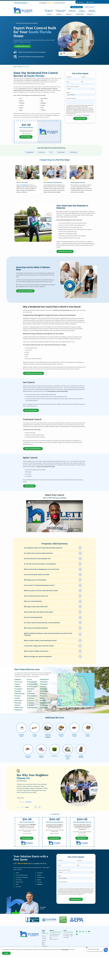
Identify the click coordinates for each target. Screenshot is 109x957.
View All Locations (76, 7)
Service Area (41, 152)
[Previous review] (35, 807)
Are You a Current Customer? (72, 86)
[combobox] (80, 89)
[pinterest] (77, 934)
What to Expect (61, 152)
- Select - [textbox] (69, 88)
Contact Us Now (29, 486)
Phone (67, 81)
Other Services (73, 152)
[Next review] (39, 807)
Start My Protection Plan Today (33, 373)
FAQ (51, 152)
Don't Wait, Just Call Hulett (25, 291)
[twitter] (86, 931)
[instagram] (80, 931)
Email (82, 81)
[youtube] (89, 931)
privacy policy (87, 115)
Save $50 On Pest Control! (22, 46)
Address (68, 92)
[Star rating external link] (52, 3)
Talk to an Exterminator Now (33, 448)
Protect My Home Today (65, 251)
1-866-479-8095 (22, 863)
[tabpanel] (36, 794)
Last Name (83, 76)
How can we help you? (71, 98)
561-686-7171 (24, 185)
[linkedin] (83, 931)
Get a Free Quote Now (31, 410)
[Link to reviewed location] (25, 802)
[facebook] (77, 931)
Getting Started (29, 152)
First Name (68, 76)
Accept (6, 953)
